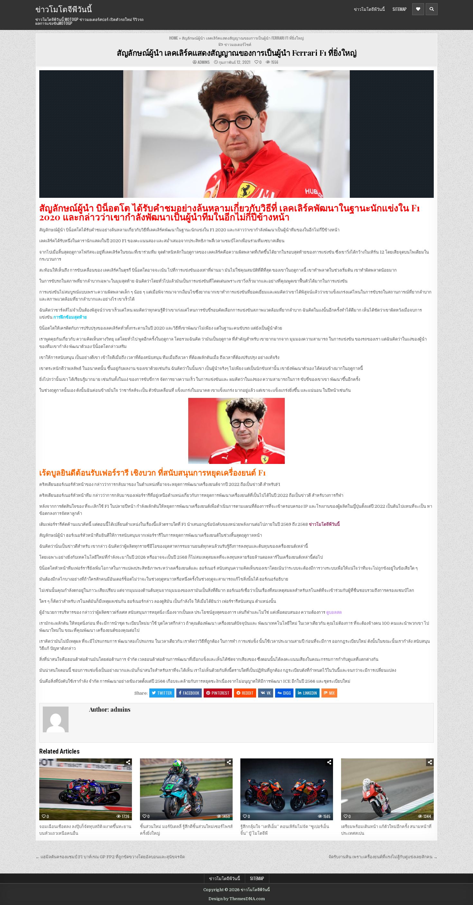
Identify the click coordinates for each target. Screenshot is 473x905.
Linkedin (310, 693)
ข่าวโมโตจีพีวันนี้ (63, 8)
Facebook (191, 693)
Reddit (248, 693)
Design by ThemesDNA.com (237, 899)
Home (173, 38)
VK (269, 693)
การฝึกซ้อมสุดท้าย (70, 317)
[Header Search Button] (432, 9)
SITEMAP (400, 9)
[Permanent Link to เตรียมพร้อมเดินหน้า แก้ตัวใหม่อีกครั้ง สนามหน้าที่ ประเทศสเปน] (387, 789)
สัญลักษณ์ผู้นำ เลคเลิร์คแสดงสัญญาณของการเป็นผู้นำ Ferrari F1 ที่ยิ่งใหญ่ (236, 52)
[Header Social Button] (418, 9)
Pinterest (220, 693)
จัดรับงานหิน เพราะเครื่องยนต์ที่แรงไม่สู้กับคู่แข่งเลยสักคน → (383, 856)
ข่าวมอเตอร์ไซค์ (237, 44)
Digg (287, 693)
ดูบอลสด (334, 612)
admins (204, 62)
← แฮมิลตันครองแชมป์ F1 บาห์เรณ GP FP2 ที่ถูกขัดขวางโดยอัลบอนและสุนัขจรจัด (110, 856)
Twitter (164, 693)
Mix (332, 693)
